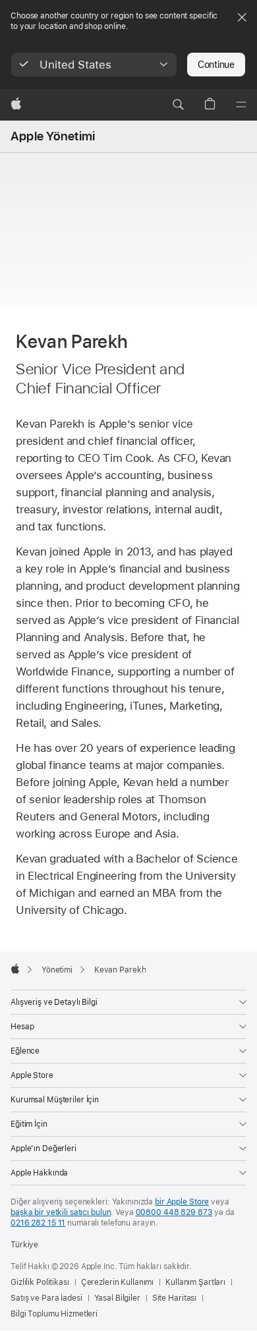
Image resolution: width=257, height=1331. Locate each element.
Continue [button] (216, 64)
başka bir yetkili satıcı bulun (61, 1212)
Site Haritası (174, 1298)
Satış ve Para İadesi (46, 1298)
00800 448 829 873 (174, 1212)
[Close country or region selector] (242, 17)
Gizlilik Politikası (40, 1282)
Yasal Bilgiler (117, 1298)
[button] (94, 64)
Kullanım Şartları (195, 1282)
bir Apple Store (182, 1201)
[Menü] (241, 105)
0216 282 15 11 (38, 1223)
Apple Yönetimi (53, 136)
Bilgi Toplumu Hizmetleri (54, 1313)
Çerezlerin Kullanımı (117, 1282)
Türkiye (24, 1244)
